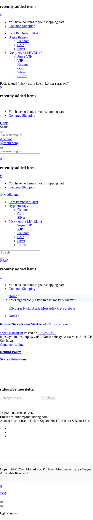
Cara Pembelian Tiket (23, 33)
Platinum (23, 41)
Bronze (22, 76)
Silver (21, 49)
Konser (14, 316)
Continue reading (12, 344)
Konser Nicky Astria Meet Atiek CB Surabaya (34, 324)
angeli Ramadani (11, 333)
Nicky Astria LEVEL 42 (25, 53)
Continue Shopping (22, 26)
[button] (1, 87)
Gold (20, 45)
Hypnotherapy (18, 37)
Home (13, 296)
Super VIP (24, 56)
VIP (20, 60)
